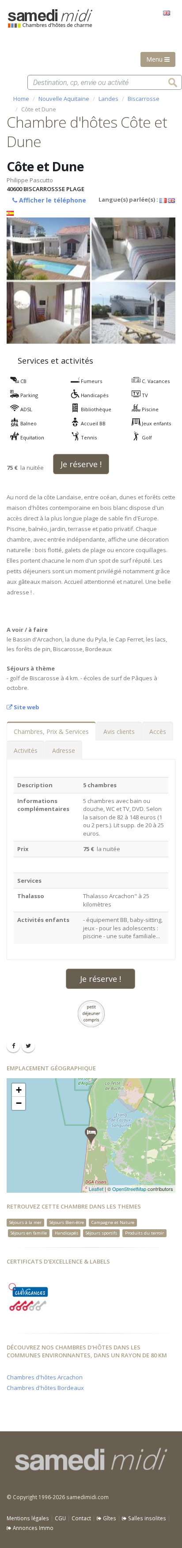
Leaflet (96, 1188)
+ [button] (19, 1089)
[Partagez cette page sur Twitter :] (28, 1045)
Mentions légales (28, 1518)
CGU (60, 1518)
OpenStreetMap (129, 1188)
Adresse (63, 750)
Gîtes (109, 1518)
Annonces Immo (32, 1527)
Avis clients (119, 731)
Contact (81, 1518)
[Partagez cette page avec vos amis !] (13, 1045)
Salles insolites (146, 1518)
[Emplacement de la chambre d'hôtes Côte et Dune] (91, 1135)
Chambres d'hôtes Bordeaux (45, 1388)
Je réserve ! (81, 464)
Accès (157, 731)
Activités (26, 750)
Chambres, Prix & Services (51, 731)
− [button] (19, 1103)
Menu (155, 59)
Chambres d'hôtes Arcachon (45, 1377)
